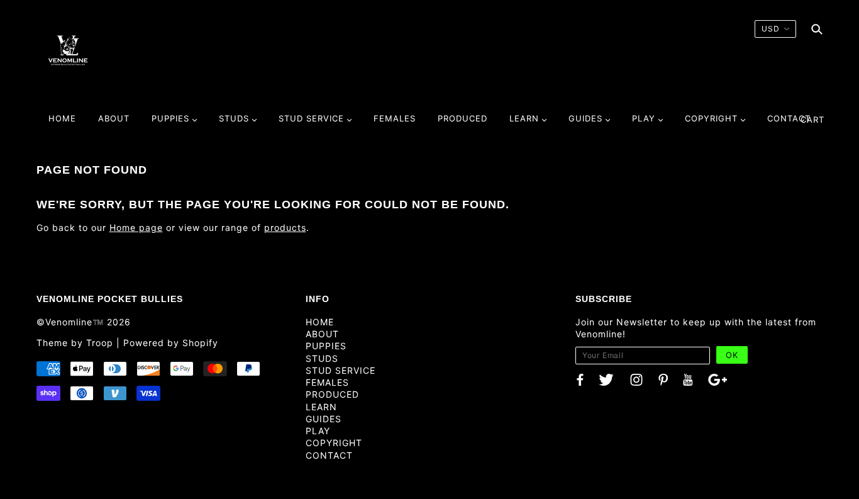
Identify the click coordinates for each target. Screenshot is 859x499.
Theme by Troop (74, 342)
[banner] (67, 49)
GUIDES (323, 418)
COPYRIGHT (334, 442)
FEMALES (327, 382)
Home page (136, 227)
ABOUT (322, 333)
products (285, 227)
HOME (320, 322)
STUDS (322, 358)
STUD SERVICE (340, 370)
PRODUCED (332, 394)
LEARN (321, 406)
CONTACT (329, 455)
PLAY (318, 430)
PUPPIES (326, 345)
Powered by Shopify (170, 342)
